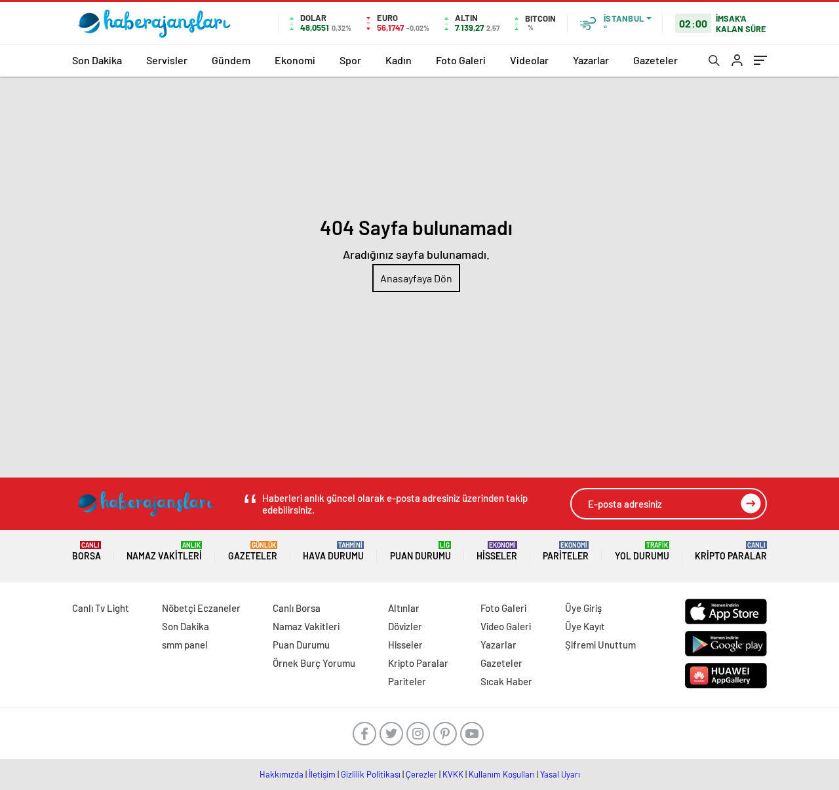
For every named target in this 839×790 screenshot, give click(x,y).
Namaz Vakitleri (164, 551)
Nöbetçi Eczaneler (201, 608)
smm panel (185, 644)
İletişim (322, 774)
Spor (350, 60)
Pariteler (566, 551)
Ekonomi (295, 60)
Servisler (166, 60)
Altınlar (404, 608)
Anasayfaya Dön (416, 278)
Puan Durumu (420, 551)
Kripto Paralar (731, 551)
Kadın (398, 60)
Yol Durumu (642, 551)
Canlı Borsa (297, 608)
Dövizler (405, 626)
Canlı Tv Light (100, 608)
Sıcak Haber (506, 681)
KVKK (452, 774)
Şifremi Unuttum (600, 644)
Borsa (86, 551)
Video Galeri (505, 626)
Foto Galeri (461, 60)
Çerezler (421, 774)
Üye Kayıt (585, 626)
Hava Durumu (333, 551)
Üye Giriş (583, 608)
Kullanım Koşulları (502, 774)
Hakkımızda (281, 774)
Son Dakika (97, 60)
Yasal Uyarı (560, 774)
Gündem (231, 60)
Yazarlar (591, 60)
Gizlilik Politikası (370, 774)
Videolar (529, 60)
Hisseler (497, 551)
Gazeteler (655, 60)
